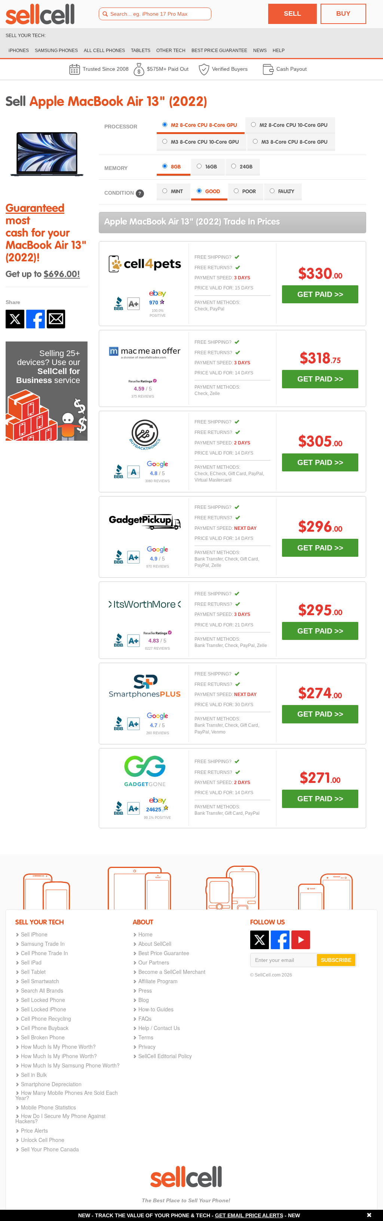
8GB (176, 167)
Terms (145, 1037)
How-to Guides (156, 1009)
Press (145, 990)
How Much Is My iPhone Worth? (59, 1055)
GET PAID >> (320, 294)
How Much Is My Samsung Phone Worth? (70, 1065)
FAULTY (286, 191)
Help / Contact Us (159, 1027)
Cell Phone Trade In (44, 953)
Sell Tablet (33, 971)
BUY (343, 13)
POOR (249, 191)
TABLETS (140, 50)
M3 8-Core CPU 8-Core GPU (294, 142)
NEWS (260, 50)
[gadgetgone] (144, 771)
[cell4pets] (144, 264)
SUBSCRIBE (336, 960)
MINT (177, 191)
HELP (279, 50)
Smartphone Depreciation (51, 1084)
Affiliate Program (158, 981)
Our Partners (153, 962)
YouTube (300, 939)
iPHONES (19, 50)
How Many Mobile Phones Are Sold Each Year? (66, 1095)
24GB (246, 167)
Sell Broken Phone (43, 1037)
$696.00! (62, 274)
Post (15, 319)
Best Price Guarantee (163, 953)
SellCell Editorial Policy (165, 1055)
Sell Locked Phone (43, 999)
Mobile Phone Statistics (48, 1107)
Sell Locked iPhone (43, 1009)
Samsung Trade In (43, 943)
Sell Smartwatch (40, 981)
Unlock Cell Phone (42, 1139)
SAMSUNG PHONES (56, 50)
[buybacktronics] (144, 434)
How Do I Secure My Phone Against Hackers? (60, 1118)
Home (145, 934)
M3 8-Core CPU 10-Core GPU (205, 142)
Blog (143, 999)
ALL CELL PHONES (104, 50)
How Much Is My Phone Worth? (58, 1046)
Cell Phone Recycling (46, 1018)
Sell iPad (31, 962)
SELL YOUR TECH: (26, 35)
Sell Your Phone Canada (50, 1149)
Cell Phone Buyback (44, 1027)
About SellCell (154, 943)
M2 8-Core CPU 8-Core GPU (204, 125)
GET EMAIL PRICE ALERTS (249, 1215)
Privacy (147, 1046)
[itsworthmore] (144, 604)
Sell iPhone (34, 934)
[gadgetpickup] (144, 520)
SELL (292, 13)
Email (56, 319)
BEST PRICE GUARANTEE (219, 50)
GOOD (212, 191)
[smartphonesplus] (144, 686)
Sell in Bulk (34, 1074)
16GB (211, 167)
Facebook (35, 319)
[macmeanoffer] (144, 352)
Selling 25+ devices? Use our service (48, 367)
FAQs (144, 1018)
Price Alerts (34, 1130)
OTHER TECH (171, 50)
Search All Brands (42, 990)
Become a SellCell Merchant (171, 971)
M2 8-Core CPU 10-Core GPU (294, 125)
